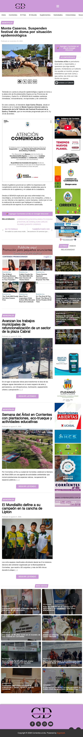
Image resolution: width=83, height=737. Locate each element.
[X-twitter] (38, 723)
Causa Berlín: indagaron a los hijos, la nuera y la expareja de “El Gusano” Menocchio (68, 300)
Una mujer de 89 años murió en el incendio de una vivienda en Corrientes (21, 635)
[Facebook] (32, 723)
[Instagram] (44, 723)
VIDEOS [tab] (72, 246)
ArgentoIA (61, 733)
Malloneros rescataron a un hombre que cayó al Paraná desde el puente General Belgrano (62, 662)
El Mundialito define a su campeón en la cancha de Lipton (66, 336)
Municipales (7, 23)
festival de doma (26, 222)
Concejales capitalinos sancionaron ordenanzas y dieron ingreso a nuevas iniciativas (18, 687)
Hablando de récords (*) (66, 282)
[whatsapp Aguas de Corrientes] (68, 375)
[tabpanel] (68, 299)
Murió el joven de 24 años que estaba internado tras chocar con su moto (17, 662)
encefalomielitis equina (41, 219)
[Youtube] (50, 723)
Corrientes (13, 15)
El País (23, 15)
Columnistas (71, 15)
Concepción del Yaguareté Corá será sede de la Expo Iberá (67, 264)
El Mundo (33, 15)
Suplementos (45, 15)
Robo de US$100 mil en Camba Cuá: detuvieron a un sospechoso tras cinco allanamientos (59, 608)
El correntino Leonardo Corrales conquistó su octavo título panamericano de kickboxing (62, 688)
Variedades (58, 15)
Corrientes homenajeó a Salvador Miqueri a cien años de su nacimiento (20, 609)
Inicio (4, 15)
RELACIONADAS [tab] (68, 250)
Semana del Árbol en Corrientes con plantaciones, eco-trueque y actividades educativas (68, 318)
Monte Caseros (33, 224)
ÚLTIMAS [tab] (64, 246)
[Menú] (57, 6)
